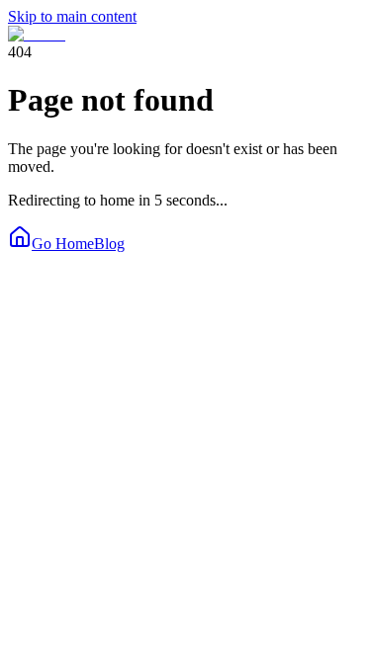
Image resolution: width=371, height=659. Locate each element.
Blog (109, 243)
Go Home (63, 243)
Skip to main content (72, 16)
